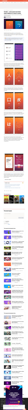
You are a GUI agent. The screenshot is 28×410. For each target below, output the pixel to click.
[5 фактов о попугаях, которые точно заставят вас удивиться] (14, 232)
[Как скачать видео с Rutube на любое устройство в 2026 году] (14, 372)
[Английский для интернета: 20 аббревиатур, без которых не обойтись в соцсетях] (14, 308)
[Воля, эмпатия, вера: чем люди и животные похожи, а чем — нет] (14, 253)
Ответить (9, 224)
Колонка (18, 270)
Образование (17, 233)
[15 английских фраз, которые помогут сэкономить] (14, 269)
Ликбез (18, 373)
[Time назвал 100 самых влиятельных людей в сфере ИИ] (14, 338)
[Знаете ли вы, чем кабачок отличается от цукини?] (14, 274)
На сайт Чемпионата (14, 402)
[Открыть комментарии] (13, 233)
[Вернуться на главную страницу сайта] (4, 0)
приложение (12, 173)
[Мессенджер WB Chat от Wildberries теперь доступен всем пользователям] (14, 383)
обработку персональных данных (14, 406)
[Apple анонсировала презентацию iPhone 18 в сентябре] (14, 377)
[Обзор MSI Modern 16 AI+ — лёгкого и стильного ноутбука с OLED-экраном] (14, 327)
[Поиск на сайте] (23, 1)
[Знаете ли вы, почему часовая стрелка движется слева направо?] (14, 237)
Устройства (20, 318)
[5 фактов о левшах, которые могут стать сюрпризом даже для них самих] (14, 302)
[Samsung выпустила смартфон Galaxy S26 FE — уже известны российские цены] (14, 361)
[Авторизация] (26, 1)
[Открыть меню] (23, 221)
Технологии (17, 323)
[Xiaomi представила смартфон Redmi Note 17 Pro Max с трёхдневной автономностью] (14, 367)
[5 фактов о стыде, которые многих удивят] (14, 286)
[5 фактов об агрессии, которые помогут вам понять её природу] (14, 264)
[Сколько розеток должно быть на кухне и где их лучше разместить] (14, 355)
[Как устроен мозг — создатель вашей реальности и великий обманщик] (14, 242)
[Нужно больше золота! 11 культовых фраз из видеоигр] (14, 322)
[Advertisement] (14, 147)
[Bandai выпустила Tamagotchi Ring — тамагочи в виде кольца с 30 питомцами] (14, 317)
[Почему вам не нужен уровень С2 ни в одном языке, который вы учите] (14, 259)
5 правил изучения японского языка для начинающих (12, 184)
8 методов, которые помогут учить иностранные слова (12, 187)
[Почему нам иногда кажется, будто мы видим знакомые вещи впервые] (14, 297)
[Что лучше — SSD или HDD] (14, 344)
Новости (17, 318)
